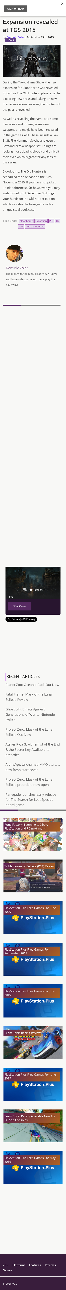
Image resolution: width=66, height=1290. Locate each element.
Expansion (41, 221)
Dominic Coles (15, 37)
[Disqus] (31, 357)
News (10, 40)
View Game (19, 606)
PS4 (51, 221)
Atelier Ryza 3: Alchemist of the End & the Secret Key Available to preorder (33, 749)
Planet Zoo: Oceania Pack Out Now (32, 684)
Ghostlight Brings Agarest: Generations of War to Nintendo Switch (30, 714)
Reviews (50, 1265)
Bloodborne (34, 589)
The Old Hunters (35, 226)
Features (35, 1265)
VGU (5, 1265)
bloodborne (26, 221)
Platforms (18, 1265)
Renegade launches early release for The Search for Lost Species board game (31, 799)
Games (7, 1270)
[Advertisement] (33, 532)
